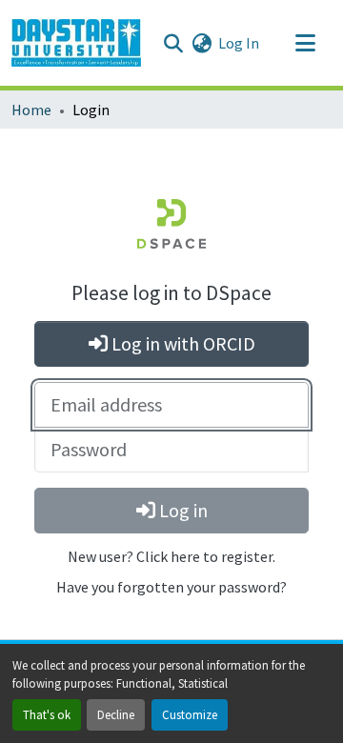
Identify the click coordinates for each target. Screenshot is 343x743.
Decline (115, 714)
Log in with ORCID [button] (181, 343)
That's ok (47, 714)
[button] (76, 43)
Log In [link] (238, 42)
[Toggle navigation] (305, 43)
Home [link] (31, 109)
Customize (189, 714)
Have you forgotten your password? (171, 586)
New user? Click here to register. (171, 556)
